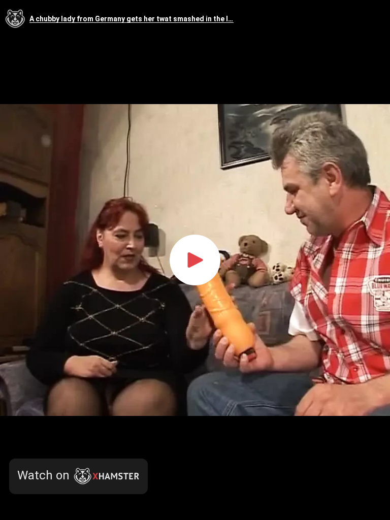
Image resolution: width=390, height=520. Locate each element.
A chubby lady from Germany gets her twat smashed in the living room (131, 19)
